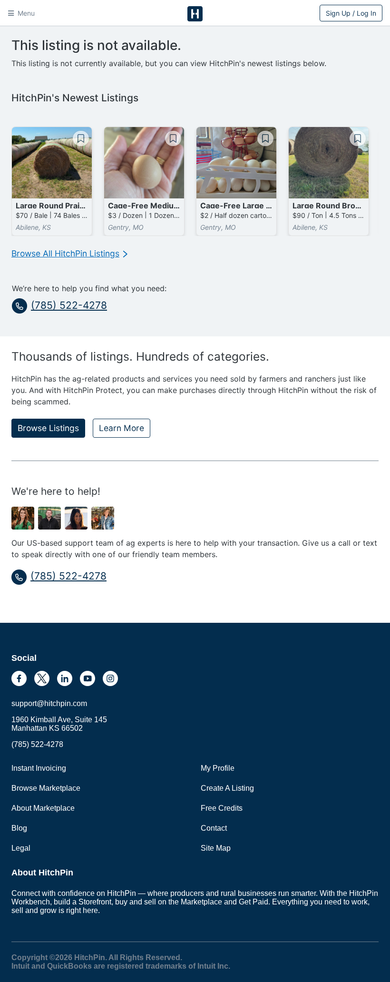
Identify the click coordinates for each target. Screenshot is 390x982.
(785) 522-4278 (69, 305)
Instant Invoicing (38, 768)
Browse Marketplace (45, 788)
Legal (20, 848)
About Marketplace (43, 808)
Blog (19, 828)
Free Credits (222, 808)
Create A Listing (227, 788)
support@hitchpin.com (49, 703)
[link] (69, 253)
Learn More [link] (121, 428)
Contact (214, 828)
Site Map (216, 848)
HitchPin (195, 13)
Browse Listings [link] (48, 428)
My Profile (217, 768)
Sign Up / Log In (351, 13)
